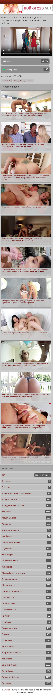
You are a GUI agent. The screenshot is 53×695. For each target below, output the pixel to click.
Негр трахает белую (26, 652)
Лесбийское (26, 671)
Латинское (26, 567)
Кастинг (26, 616)
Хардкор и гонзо (26, 499)
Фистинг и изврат (26, 530)
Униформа (26, 536)
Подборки (26, 622)
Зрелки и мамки (26, 665)
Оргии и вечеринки (26, 542)
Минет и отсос (26, 585)
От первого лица (26, 579)
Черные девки (26, 603)
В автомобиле (26, 610)
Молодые (26, 512)
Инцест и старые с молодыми (26, 493)
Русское (26, 487)
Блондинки (26, 640)
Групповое (26, 548)
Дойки (7, 690)
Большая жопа (26, 646)
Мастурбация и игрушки (26, 573)
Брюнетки (6, 80)
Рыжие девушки (26, 628)
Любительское (26, 518)
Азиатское (26, 659)
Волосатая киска (26, 561)
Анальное (26, 524)
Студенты (26, 481)
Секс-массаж (26, 597)
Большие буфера (26, 677)
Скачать (25, 61)
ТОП (26, 475)
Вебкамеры (26, 554)
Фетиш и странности (26, 591)
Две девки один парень (23, 80)
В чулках (26, 634)
